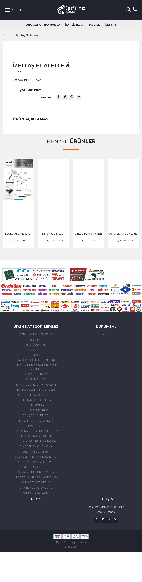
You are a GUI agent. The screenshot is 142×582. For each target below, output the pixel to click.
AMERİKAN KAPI (36, 344)
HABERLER (94, 24)
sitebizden (71, 546)
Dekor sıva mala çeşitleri (123, 233)
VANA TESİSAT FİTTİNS (36, 482)
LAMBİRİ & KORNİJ (36, 410)
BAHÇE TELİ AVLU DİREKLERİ (36, 395)
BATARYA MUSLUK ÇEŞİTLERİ (36, 472)
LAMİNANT (36, 349)
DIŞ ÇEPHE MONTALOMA (36, 446)
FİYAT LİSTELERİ (74, 24)
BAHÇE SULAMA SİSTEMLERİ (36, 389)
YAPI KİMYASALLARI (36, 492)
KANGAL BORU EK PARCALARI (36, 384)
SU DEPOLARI (36, 405)
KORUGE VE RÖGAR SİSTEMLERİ (36, 462)
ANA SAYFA (33, 24)
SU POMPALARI (36, 379)
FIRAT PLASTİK (36, 425)
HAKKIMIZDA (52, 24)
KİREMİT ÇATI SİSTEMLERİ (36, 420)
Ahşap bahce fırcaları (88, 233)
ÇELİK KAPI (36, 339)
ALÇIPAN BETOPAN (36, 451)
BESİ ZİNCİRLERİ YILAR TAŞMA (36, 441)
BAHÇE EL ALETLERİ (36, 415)
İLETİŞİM (110, 24)
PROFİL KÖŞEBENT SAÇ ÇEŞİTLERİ (36, 431)
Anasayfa (8, 35)
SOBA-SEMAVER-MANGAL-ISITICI (36, 456)
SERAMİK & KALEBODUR (36, 334)
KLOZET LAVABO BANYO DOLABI (36, 477)
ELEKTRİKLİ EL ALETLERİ (36, 400)
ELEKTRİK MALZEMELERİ (36, 436)
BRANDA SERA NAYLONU (35, 487)
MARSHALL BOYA (36, 374)
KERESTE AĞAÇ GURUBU (36, 467)
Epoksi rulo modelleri (18, 233)
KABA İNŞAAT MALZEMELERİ (36, 360)
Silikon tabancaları (53, 233)
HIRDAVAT (36, 355)
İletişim (106, 334)
